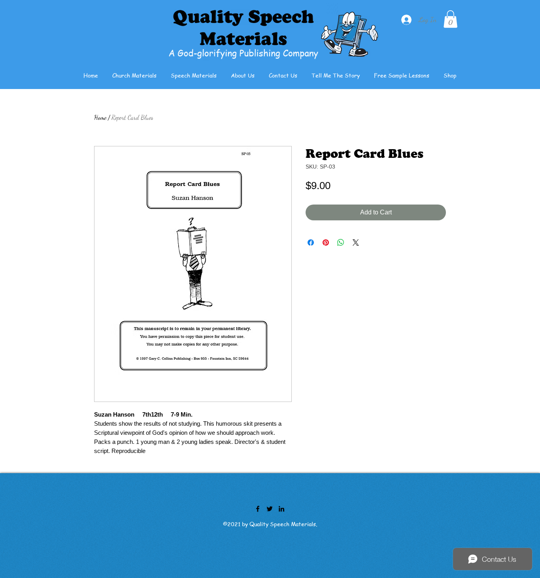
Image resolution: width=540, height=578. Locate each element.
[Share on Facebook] (310, 242)
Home (100, 117)
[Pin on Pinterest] (325, 242)
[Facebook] (258, 509)
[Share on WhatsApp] (341, 242)
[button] (450, 19)
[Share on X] (356, 242)
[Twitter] (270, 509)
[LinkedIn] (281, 509)
